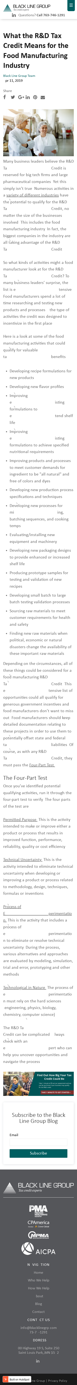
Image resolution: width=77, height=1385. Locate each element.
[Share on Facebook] (4, 98)
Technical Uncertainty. (22, 860)
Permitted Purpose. (20, 820)
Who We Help (38, 1280)
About (38, 1296)
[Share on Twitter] (13, 98)
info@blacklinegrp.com (39, 1328)
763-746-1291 (38, 1332)
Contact (38, 1312)
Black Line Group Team (19, 76)
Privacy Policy (57, 1381)
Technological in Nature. (24, 988)
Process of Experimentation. (37, 914)
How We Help (38, 1288)
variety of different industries (32, 195)
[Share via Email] (43, 98)
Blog (38, 1304)
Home (38, 1273)
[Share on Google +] (21, 98)
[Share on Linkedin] (28, 98)
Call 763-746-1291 (51, 15)
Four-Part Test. (42, 765)
